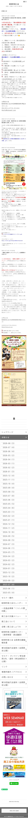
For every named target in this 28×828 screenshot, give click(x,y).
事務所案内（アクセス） (12, 672)
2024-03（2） (9, 560)
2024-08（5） (9, 540)
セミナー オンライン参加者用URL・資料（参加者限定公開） (14, 659)
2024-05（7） (9, 552)
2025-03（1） (9, 512)
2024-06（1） (9, 548)
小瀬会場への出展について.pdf (13, 66)
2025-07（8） (9, 495)
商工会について (8, 621)
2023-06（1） (9, 588)
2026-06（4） (9, 451)
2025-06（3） (9, 499)
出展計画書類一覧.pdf (10, 70)
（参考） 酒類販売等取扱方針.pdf (14, 72)
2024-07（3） (9, 544)
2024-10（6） (9, 532)
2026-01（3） (9, 471)
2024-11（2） (9, 528)
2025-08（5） (9, 491)
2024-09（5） (9, 536)
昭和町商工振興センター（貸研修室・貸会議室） (12, 633)
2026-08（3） (9, 443)
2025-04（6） (9, 507)
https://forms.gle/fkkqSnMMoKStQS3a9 (12, 240)
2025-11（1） (9, 479)
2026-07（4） (9, 447)
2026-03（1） (9, 463)
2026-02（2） (9, 467)
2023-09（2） (9, 580)
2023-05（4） (9, 592)
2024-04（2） (9, 556)
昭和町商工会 (14, 4)
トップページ (7, 432)
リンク (4, 666)
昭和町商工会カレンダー (12, 603)
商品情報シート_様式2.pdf (9, 332)
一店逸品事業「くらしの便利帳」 (13, 609)
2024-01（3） (9, 568)
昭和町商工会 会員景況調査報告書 (14, 641)
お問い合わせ (7, 677)
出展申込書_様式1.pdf (8, 330)
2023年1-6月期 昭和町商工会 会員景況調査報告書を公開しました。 (14, 121)
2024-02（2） (9, 564)
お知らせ (5, 437)
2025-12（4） (9, 475)
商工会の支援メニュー (11, 616)
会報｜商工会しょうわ (11, 626)
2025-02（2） (9, 516)
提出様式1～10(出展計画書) (11, 57)
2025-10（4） (9, 483)
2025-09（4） (9, 487)
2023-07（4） (9, 584)
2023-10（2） (9, 576)
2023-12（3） (9, 572)
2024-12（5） (9, 524)
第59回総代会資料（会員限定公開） (13, 683)
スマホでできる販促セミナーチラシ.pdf (12, 234)
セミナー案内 (7, 597)
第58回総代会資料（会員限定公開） (13, 649)
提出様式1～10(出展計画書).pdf (14, 61)
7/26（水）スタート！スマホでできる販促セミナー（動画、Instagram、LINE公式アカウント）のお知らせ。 (14, 151)
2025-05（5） (9, 503)
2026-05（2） (9, 455)
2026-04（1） (9, 459)
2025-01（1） (9, 520)
